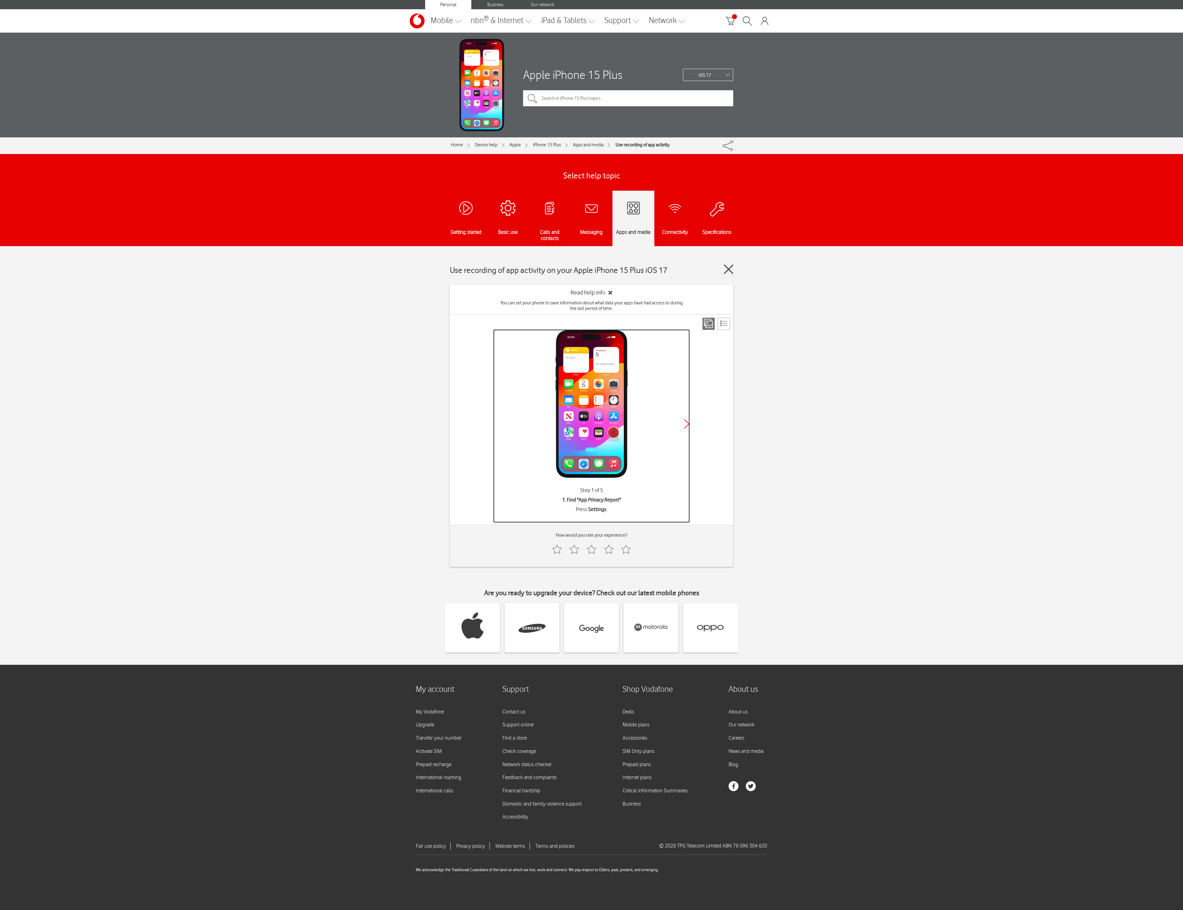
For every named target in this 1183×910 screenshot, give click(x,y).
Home (457, 145)
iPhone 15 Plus (547, 145)
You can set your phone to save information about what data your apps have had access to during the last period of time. (591, 305)
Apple (515, 145)
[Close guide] (728, 269)
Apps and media (588, 145)
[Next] (686, 424)
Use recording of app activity (642, 145)
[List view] (724, 324)
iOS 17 (705, 75)
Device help (486, 145)
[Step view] (708, 324)
